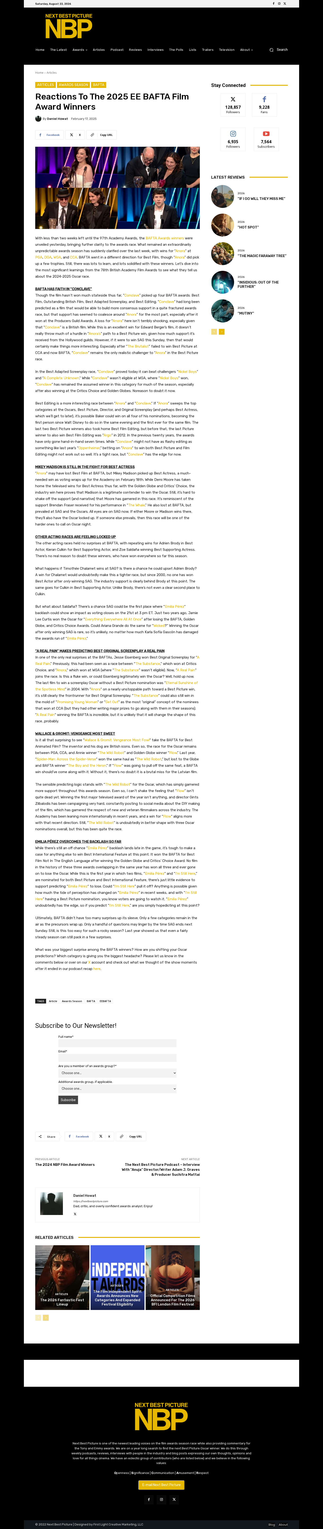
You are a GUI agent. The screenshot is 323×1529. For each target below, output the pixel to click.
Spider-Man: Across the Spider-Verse (66, 759)
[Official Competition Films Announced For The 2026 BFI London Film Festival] (173, 1277)
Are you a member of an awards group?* (87, 1066)
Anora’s (95, 334)
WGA (57, 257)
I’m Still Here (185, 873)
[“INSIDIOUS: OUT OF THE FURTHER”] (222, 282)
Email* (62, 1051)
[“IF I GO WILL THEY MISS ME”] (222, 196)
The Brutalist (138, 346)
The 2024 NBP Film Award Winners (65, 1165)
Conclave (131, 295)
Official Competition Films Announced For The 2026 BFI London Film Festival (172, 1300)
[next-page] (46, 1318)
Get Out (111, 702)
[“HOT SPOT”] (222, 225)
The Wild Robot (111, 753)
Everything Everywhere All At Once (113, 619)
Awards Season (73, 85)
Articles (52, 73)
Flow (173, 753)
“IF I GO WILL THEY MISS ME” (261, 199)
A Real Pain (186, 670)
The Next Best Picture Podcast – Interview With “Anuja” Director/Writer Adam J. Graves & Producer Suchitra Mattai (161, 1170)
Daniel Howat (57, 118)
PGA (38, 257)
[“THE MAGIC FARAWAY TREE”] (222, 253)
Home (39, 73)
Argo (107, 435)
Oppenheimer (89, 448)
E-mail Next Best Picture (161, 1485)
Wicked (159, 626)
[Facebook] (273, 4)
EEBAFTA (105, 1001)
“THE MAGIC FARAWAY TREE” (262, 256)
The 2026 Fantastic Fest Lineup (62, 1302)
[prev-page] (38, 1318)
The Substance (147, 664)
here (96, 969)
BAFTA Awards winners (165, 238)
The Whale (136, 505)
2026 (241, 193)
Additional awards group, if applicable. (85, 1082)
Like (264, 97)
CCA (73, 257)
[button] (277, 49)
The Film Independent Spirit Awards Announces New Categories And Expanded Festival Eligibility (117, 1297)
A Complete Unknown (61, 378)
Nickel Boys (187, 372)
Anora (180, 251)
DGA (48, 257)
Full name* (66, 1036)
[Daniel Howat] (39, 119)
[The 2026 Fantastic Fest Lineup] (62, 1277)
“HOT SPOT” (248, 227)
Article (53, 1001)
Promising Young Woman (77, 702)
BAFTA (98, 85)
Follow (233, 97)
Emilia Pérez (174, 606)
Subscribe (266, 131)
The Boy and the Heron (87, 765)
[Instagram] (279, 4)
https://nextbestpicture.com (90, 1201)
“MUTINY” (246, 313)
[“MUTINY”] (222, 310)
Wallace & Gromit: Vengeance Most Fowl (116, 740)
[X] (285, 4)
